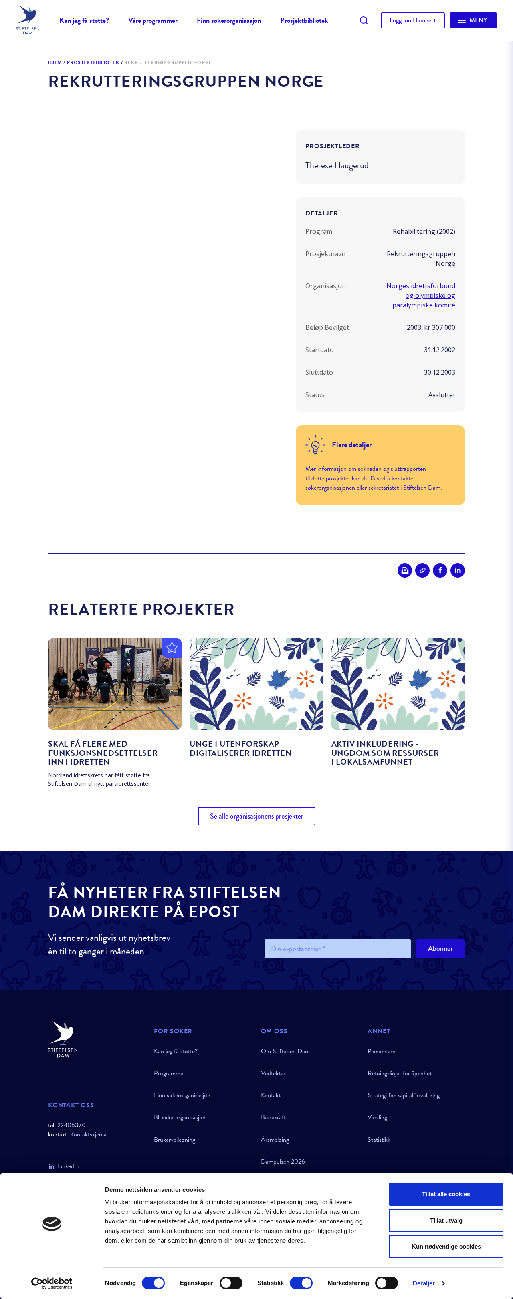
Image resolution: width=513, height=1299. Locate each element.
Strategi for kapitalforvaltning (404, 1095)
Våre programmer (153, 20)
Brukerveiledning (174, 1139)
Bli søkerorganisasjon (180, 1117)
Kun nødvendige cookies (446, 1246)
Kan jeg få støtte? (84, 20)
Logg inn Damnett (413, 20)
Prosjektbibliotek (304, 20)
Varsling (377, 1117)
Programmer (169, 1073)
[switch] (231, 1283)
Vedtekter (273, 1073)
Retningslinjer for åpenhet (400, 1073)
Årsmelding (275, 1139)
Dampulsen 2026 (283, 1161)
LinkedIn (68, 1166)
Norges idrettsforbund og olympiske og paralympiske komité (420, 295)
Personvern (382, 1051)
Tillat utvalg (446, 1220)
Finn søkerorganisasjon (229, 20)
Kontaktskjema (88, 1134)
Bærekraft (273, 1117)
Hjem (55, 63)
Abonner (440, 948)
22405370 (71, 1125)
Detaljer (424, 1283)
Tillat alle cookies (446, 1194)
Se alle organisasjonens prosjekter (256, 816)
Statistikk (379, 1139)
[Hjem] (96, 1040)
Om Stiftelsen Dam (285, 1051)
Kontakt (271, 1095)
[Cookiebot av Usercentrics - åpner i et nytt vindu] (52, 1283)
